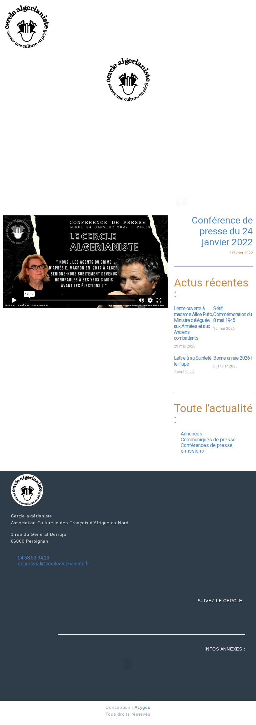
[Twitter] (225, 616)
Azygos (142, 707)
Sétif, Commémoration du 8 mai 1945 (232, 314)
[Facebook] (212, 616)
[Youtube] (238, 616)
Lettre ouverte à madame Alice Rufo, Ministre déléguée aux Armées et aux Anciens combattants (193, 323)
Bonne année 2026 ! (232, 358)
